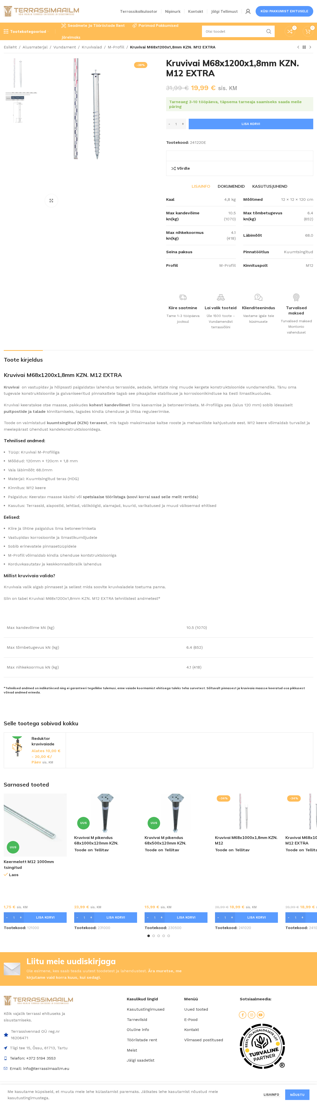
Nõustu (297, 1095)
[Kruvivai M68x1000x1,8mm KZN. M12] (246, 813)
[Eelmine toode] (298, 47)
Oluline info (138, 1029)
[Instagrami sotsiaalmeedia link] (251, 1015)
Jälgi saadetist (140, 1060)
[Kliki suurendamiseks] (51, 200)
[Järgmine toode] (310, 47)
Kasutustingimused (146, 1009)
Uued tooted (196, 1009)
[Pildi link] (38, 1000)
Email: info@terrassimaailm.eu (39, 1068)
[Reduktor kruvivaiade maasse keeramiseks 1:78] (18, 746)
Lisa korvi (251, 124)
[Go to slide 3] (158, 936)
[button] (35, 917)
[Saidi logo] (41, 11)
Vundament (64, 47)
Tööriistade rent (142, 1039)
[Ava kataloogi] (304, 47)
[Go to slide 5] (168, 936)
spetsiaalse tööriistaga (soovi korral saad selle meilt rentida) (140, 496)
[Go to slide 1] (148, 936)
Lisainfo (272, 1094)
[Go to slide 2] (153, 936)
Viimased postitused (203, 1039)
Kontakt (191, 1029)
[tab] (201, 186)
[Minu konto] (248, 11)
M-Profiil (116, 47)
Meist (132, 1050)
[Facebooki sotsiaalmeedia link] (242, 1015)
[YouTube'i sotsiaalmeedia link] (260, 1015)
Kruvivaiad (92, 47)
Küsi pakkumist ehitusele (284, 11)
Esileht (10, 47)
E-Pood (191, 1019)
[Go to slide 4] (163, 936)
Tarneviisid (137, 1019)
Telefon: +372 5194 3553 (33, 1058)
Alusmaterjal (35, 47)
